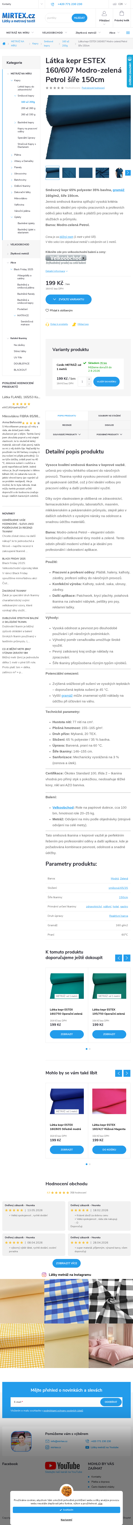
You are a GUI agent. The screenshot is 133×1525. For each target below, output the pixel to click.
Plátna (17, 154)
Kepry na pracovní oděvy (27, 130)
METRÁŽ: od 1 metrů (66, 996)
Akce (13, 262)
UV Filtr (18, 357)
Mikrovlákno (20, 198)
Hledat (79, 18)
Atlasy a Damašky (23, 161)
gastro (124, 906)
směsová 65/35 (118, 888)
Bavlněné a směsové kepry (25, 301)
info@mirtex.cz (59, 1441)
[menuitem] (20, 32)
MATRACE (23, 315)
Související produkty (65, 434)
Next (126, 958)
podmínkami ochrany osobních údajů (63, 1410)
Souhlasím (68, 1509)
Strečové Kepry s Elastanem (27, 145)
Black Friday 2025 (23, 269)
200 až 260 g (28, 108)
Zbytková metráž (19, 253)
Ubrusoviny (20, 173)
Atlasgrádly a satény (24, 277)
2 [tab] (90, 1049)
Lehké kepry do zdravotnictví (26, 88)
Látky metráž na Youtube (104, 1447)
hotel (116, 906)
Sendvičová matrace (27, 323)
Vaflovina (19, 204)
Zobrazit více (66, 1263)
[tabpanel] (67, 1005)
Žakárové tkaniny (14, 591)
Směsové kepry (26, 95)
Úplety (17, 217)
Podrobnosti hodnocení (93, 88)
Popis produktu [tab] (67, 415)
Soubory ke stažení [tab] (109, 415)
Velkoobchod (63, 807)
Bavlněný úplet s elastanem (26, 231)
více (100, 1503)
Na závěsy (19, 345)
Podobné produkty (108, 434)
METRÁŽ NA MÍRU (21, 73)
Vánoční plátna (22, 211)
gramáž (119, 190)
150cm (123, 897)
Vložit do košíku (106, 381)
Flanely (18, 167)
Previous (118, 958)
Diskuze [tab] (109, 425)
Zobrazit (67, 1034)
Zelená (124, 878)
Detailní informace (55, 271)
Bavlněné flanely (26, 294)
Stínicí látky (20, 351)
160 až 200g (28, 102)
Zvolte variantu (71, 299)
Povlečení (22, 309)
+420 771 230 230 (101, 1441)
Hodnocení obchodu (66, 1184)
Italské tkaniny (18, 338)
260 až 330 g (28, 114)
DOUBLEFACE (21, 363)
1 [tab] (86, 1049)
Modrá (115, 878)
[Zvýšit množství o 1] (89, 379)
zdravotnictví (94, 906)
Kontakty (6, 4)
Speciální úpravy (26, 137)
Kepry (17, 80)
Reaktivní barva (118, 916)
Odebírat (111, 1402)
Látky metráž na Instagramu (70, 1275)
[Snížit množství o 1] (89, 384)
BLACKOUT (20, 370)
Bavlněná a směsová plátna (25, 286)
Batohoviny (20, 180)
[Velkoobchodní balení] (66, 259)
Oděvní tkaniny (22, 186)
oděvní (107, 906)
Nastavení (66, 1520)
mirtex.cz (56, 1447)
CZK (120, 4)
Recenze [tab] (67, 425)
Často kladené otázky (102, 1486)
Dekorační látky (22, 192)
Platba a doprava (100, 1481)
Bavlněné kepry (26, 122)
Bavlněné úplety (26, 223)
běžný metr (66, 236)
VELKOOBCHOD (19, 244)
